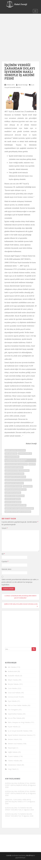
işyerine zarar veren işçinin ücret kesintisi (17, 511)
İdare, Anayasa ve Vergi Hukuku (19, 722)
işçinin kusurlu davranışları (13, 486)
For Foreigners (13, 710)
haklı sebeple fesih (11, 453)
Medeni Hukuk (13, 739)
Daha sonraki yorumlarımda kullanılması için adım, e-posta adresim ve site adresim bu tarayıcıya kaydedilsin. (20, 582)
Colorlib (8, 855)
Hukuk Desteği (22, 85)
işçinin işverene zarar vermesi (14, 474)
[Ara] (34, 649)
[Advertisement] (20, 35)
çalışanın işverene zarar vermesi (15, 450)
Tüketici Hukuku (13, 761)
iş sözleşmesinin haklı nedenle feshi (16, 464)
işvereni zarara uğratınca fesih (14, 496)
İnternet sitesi (6, 569)
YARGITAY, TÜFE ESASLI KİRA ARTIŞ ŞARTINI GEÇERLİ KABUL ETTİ (18, 801)
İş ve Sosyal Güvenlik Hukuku (18, 731)
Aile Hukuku (12, 667)
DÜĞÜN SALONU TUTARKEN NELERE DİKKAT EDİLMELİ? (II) (18, 815)
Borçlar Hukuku (13, 684)
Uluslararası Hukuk (14, 765)
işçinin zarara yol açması (12, 493)
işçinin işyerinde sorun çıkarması (15, 477)
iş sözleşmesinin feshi (12, 457)
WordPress (29, 855)
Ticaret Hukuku (13, 756)
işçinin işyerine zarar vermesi (14, 483)
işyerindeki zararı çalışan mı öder (15, 505)
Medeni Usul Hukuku (15, 744)
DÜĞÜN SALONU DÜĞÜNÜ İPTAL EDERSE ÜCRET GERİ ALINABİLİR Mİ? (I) (20, 792)
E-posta (5, 561)
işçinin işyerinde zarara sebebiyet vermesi (18, 480)
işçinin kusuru (28, 486)
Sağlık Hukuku (13, 752)
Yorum (5, 528)
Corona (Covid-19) (14, 697)
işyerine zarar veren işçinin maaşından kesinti (19, 508)
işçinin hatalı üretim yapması (14, 467)
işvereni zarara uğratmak (13, 502)
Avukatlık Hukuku (14, 676)
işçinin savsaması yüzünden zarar (15, 489)
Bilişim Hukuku (13, 680)
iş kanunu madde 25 (25, 453)
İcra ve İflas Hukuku (15, 718)
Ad (3, 554)
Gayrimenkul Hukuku (15, 714)
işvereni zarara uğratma (12, 499)
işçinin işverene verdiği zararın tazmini (17, 470)
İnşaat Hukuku (13, 727)
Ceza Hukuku (12, 688)
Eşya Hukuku (12, 701)
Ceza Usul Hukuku (14, 693)
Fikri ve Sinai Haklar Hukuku (17, 705)
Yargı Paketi (12, 769)
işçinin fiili (32, 464)
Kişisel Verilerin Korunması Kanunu (20, 735)
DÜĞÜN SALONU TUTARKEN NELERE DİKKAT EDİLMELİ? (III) (18, 809)
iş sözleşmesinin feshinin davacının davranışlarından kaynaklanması (16, 460)
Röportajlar (12, 748)
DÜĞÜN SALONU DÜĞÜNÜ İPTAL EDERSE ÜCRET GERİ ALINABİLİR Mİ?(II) (20, 784)
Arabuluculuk (12, 671)
